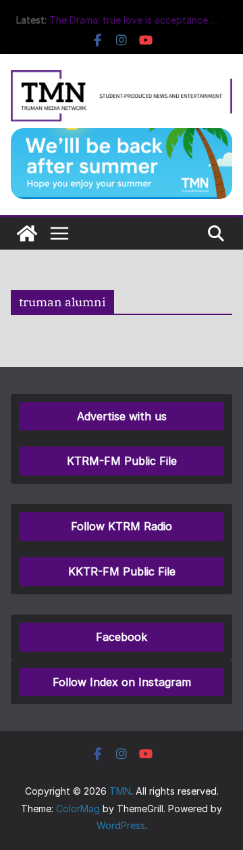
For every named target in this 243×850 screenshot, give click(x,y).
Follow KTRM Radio (121, 526)
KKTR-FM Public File (122, 571)
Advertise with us (122, 416)
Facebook (121, 637)
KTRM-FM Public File (122, 461)
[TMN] (27, 233)
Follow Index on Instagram (122, 682)
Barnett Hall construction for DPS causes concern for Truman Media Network (125, 20)
